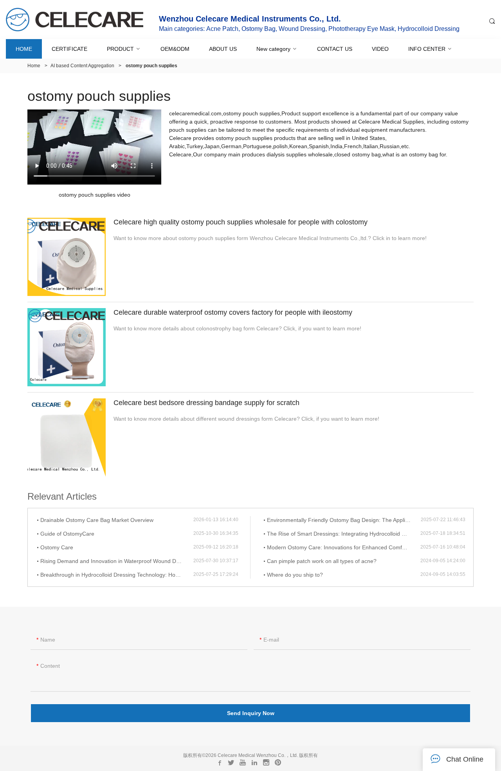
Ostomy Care (56, 547)
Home (33, 65)
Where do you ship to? (295, 575)
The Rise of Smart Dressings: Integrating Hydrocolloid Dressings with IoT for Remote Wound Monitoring (343, 534)
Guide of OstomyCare (67, 534)
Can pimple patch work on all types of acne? (322, 561)
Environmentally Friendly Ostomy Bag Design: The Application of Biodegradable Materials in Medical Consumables (344, 520)
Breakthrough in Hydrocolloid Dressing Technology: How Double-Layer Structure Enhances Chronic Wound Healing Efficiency (116, 575)
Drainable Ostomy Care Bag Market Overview (96, 520)
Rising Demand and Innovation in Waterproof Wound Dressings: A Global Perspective (116, 561)
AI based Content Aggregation (82, 65)
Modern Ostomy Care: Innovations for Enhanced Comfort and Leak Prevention (343, 547)
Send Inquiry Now (250, 713)
